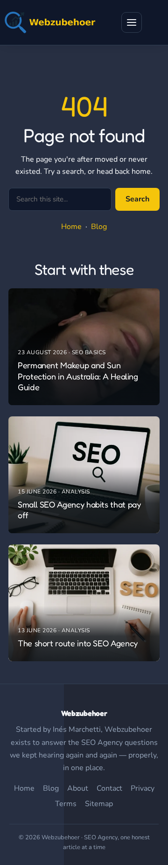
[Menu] (131, 22)
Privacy (142, 788)
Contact (109, 788)
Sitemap (99, 804)
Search (137, 199)
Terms (66, 804)
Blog (99, 227)
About (77, 788)
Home (71, 227)
